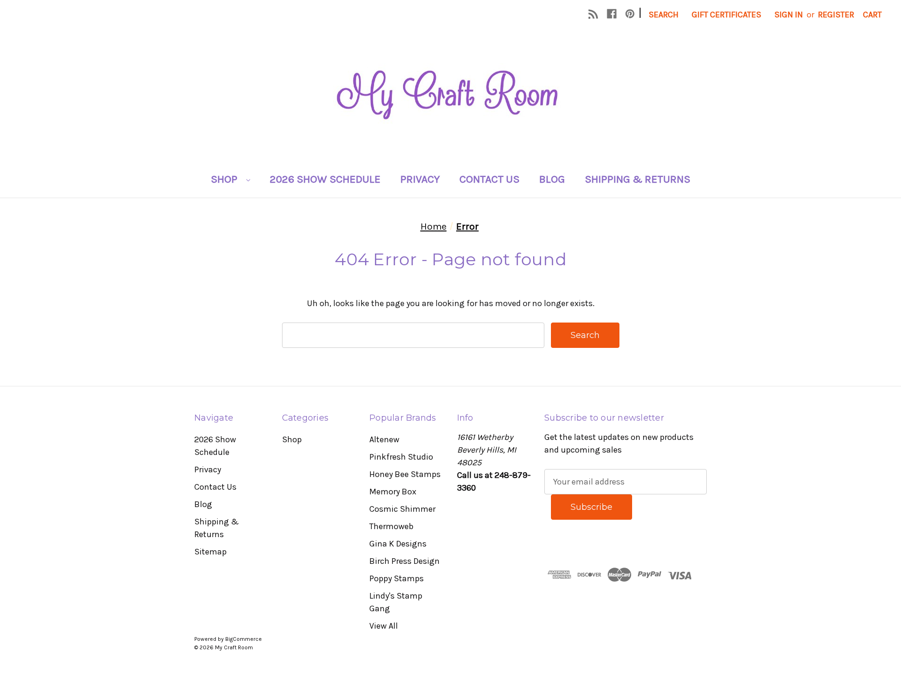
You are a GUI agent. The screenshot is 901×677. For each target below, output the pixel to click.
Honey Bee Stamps (405, 474)
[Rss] (593, 14)
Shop (225, 179)
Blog (552, 179)
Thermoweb (391, 526)
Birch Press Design (404, 561)
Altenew (384, 439)
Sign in (788, 14)
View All (383, 626)
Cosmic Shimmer (402, 509)
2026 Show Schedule (325, 179)
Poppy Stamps (396, 578)
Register (836, 14)
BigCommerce (243, 639)
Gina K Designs (398, 544)
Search (664, 14)
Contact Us (489, 179)
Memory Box (392, 491)
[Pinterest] (630, 14)
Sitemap (210, 551)
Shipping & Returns (637, 179)
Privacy (420, 179)
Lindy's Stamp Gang (395, 602)
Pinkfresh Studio (401, 457)
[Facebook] (612, 14)
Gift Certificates (726, 14)
